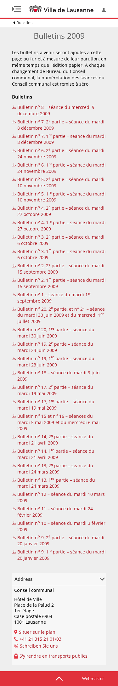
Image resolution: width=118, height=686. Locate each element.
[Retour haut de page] (59, 678)
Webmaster (93, 678)
